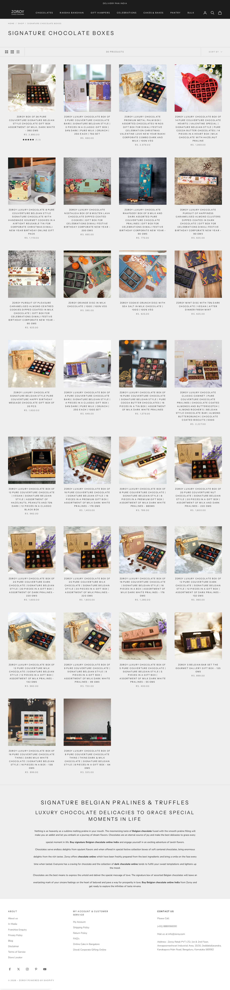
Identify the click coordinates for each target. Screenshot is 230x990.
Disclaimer (13, 946)
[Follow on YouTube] (44, 969)
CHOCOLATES (44, 12)
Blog (10, 940)
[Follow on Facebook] (9, 969)
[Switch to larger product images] (6, 51)
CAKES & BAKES (153, 12)
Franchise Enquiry (17, 929)
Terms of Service (16, 951)
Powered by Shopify (41, 980)
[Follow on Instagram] (27, 969)
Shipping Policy (81, 927)
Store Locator (15, 957)
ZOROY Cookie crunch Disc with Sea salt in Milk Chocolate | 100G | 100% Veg (143, 306)
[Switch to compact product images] (18, 51)
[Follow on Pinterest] (36, 969)
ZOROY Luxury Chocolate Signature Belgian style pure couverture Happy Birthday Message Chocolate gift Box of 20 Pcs (32, 399)
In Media (12, 924)
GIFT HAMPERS (100, 12)
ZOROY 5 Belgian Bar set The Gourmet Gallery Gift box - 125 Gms (198, 668)
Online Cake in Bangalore (86, 944)
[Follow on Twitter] (18, 969)
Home (11, 23)
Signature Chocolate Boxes (44, 23)
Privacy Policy (15, 935)
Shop (21, 23)
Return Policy (80, 933)
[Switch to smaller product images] (12, 51)
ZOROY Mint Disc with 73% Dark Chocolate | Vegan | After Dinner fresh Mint (198, 306)
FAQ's (76, 938)
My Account (79, 922)
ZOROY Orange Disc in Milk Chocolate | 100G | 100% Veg (87, 304)
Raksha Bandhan (72, 12)
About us (13, 918)
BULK (191, 12)
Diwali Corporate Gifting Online (89, 949)
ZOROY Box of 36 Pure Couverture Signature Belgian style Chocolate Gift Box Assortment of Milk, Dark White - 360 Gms (31, 123)
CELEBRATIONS (127, 12)
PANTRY (175, 12)
